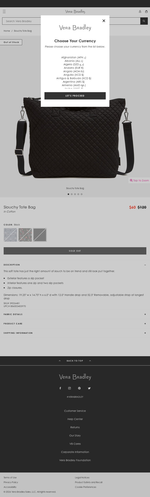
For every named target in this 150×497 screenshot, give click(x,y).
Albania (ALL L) (74, 60)
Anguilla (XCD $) (73, 74)
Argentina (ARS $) (74, 81)
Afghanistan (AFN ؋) (73, 57)
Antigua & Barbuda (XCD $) (73, 78)
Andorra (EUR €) (74, 67)
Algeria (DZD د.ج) (73, 64)
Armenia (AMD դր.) (74, 85)
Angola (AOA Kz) (73, 71)
